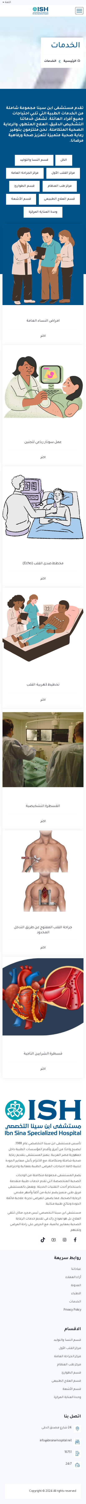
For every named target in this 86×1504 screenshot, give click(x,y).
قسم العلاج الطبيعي (59, 199)
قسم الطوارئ (24, 186)
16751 (68, 1452)
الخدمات (75, 1302)
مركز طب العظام (60, 186)
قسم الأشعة (21, 199)
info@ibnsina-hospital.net (56, 1441)
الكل (64, 160)
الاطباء (76, 1294)
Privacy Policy (72, 1310)
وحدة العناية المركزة (43, 212)
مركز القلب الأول (63, 173)
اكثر (43, 336)
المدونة (76, 1285)
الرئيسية (69, 61)
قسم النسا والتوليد (34, 160)
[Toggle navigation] (79, 10)
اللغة (8, 2)
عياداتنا (76, 1269)
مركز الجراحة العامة (24, 173)
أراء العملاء (73, 1277)
